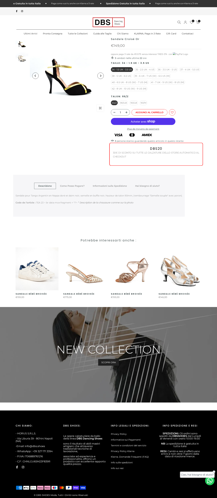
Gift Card (171, 33)
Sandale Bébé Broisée (31, 293)
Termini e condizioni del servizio (128, 445)
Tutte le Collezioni (78, 33)
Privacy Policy (119, 434)
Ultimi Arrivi (30, 33)
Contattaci (187, 33)
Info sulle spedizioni (122, 462)
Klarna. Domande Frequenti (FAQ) (130, 456)
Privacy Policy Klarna (122, 451)
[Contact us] (209, 480)
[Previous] (35, 76)
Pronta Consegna (52, 33)
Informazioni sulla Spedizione (110, 185)
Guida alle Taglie (102, 33)
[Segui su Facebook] (17, 11)
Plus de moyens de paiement (143, 128)
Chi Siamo (123, 33)
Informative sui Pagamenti (126, 439)
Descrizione (45, 185)
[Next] (100, 76)
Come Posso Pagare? (72, 185)
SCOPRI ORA (108, 362)
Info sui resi (117, 468)
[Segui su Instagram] (22, 11)
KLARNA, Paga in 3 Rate (147, 33)
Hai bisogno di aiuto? (147, 185)
